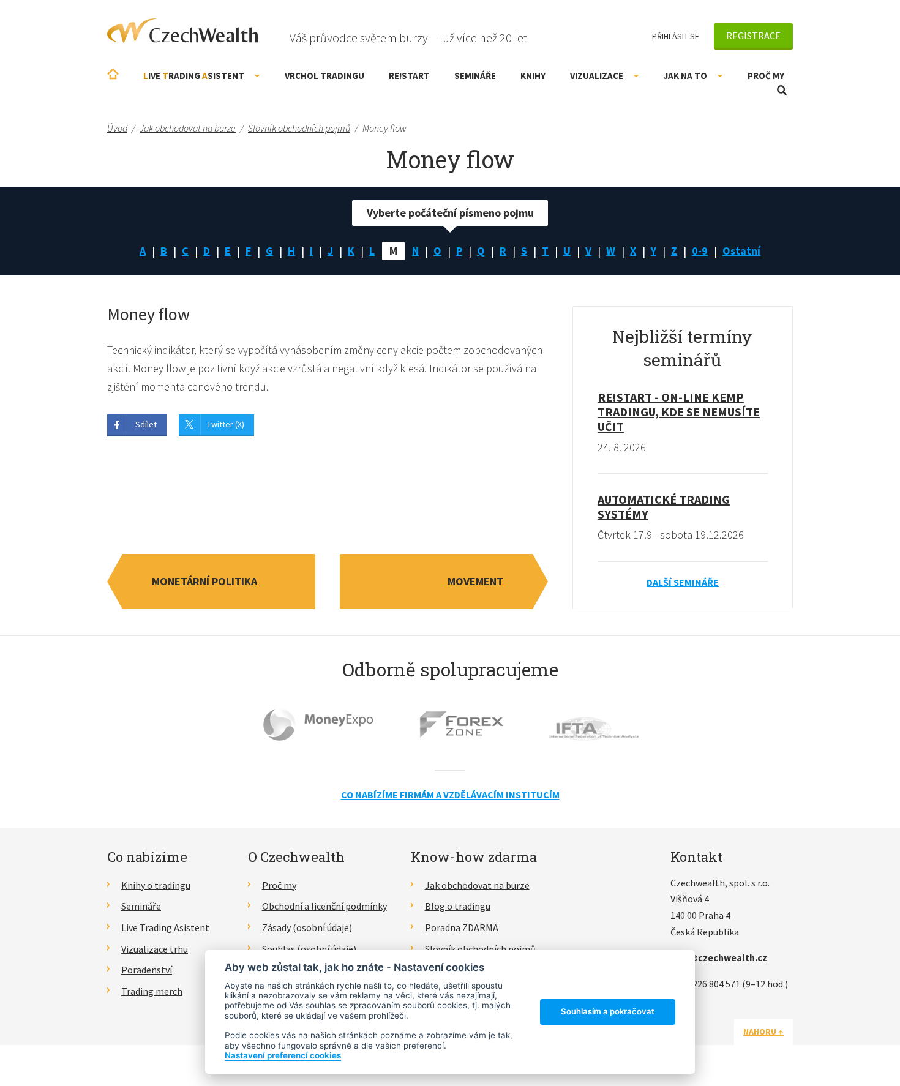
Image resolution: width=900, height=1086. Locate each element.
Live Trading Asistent (165, 927)
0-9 (700, 251)
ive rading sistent (193, 75)
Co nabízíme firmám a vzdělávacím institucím (450, 794)
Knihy (533, 75)
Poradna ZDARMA (461, 927)
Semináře (475, 75)
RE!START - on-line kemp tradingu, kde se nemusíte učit (679, 411)
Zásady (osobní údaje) (307, 927)
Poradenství (146, 970)
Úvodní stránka (113, 74)
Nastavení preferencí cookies (283, 1055)
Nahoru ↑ (763, 1031)
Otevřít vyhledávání (782, 90)
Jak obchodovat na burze (477, 885)
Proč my (766, 75)
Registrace (753, 35)
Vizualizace (596, 75)
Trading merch (151, 991)
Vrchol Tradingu (324, 75)
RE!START (409, 75)
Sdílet (146, 424)
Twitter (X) (225, 424)
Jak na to (685, 75)
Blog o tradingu (457, 906)
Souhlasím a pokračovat (607, 1011)
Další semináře (683, 582)
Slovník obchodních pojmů (480, 949)
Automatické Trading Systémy (664, 507)
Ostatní (741, 251)
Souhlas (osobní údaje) (309, 949)
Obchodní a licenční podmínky (324, 906)
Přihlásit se (675, 36)
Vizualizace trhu (154, 949)
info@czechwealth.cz (718, 957)
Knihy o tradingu (155, 885)
